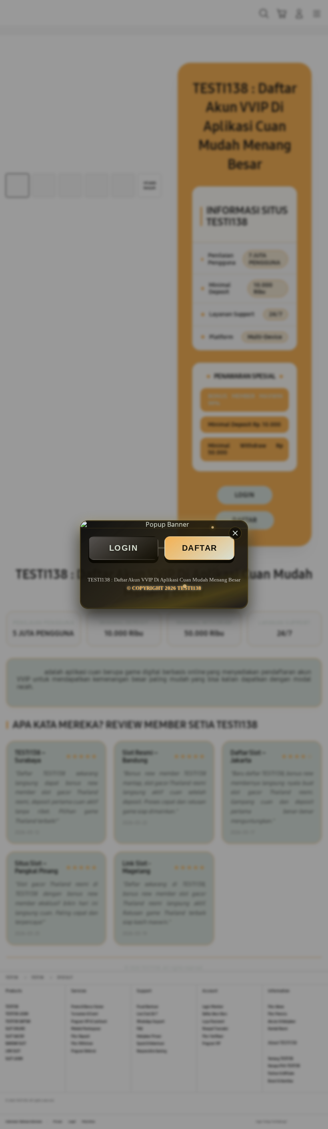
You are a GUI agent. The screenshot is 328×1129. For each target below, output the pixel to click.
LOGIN (123, 548)
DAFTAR (199, 548)
